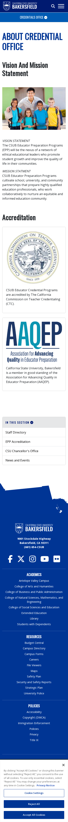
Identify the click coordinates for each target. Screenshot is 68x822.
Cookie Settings (34, 793)
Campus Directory (34, 648)
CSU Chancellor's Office (21, 451)
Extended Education (34, 613)
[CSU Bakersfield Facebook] (10, 561)
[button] (34, 422)
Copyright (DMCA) (34, 717)
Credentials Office (31, 17)
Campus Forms (34, 654)
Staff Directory (15, 432)
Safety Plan (34, 676)
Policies (34, 729)
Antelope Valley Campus (34, 580)
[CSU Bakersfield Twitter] (21, 561)
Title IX (34, 740)
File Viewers (34, 665)
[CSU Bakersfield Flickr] (56, 561)
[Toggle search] (53, 6)
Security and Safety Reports (34, 682)
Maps (34, 671)
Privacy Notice (46, 785)
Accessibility (34, 712)
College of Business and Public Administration (34, 592)
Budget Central (34, 643)
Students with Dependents (34, 624)
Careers (34, 659)
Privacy (34, 734)
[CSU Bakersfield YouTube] (44, 561)
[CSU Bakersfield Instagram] (32, 561)
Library (34, 618)
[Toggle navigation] (61, 6)
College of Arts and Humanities (34, 586)
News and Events (17, 460)
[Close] (63, 765)
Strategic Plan (34, 687)
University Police (34, 693)
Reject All (34, 804)
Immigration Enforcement (34, 723)
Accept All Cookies (34, 814)
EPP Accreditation (17, 442)
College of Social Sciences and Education (34, 607)
